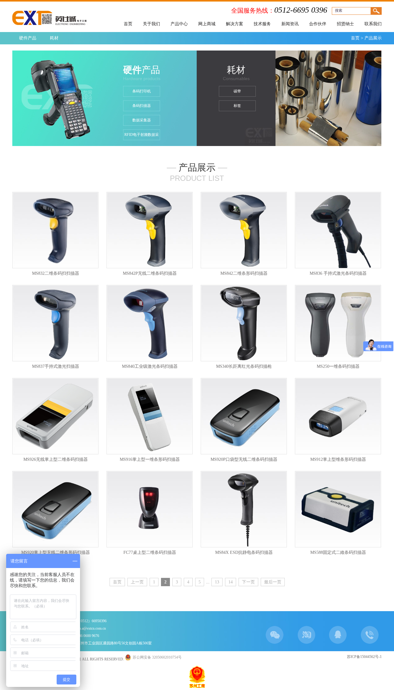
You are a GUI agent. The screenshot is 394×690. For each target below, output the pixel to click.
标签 (237, 106)
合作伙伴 (317, 24)
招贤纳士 (345, 24)
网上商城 (206, 24)
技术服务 (262, 24)
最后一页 (272, 582)
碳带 (237, 91)
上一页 (137, 582)
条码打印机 (141, 91)
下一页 (248, 582)
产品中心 (179, 24)
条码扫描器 (141, 106)
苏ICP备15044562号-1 (364, 657)
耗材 (54, 38)
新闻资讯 (290, 24)
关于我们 (151, 24)
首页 (128, 24)
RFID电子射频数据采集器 (141, 136)
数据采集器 (141, 120)
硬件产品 (27, 38)
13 (217, 582)
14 (230, 582)
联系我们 (373, 24)
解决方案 (234, 24)
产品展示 (373, 38)
